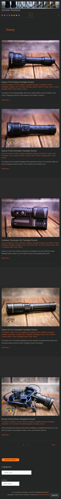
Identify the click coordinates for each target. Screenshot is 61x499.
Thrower (46, 87)
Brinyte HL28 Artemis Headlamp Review (18, 419)
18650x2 (13, 422)
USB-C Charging (41, 155)
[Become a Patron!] (2, 15)
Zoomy (25, 89)
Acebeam (22, 243)
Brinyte (25, 422)
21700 (16, 85)
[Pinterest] (19, 15)
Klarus (43, 334)
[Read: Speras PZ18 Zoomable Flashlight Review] (30, 128)
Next (54, 445)
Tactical (40, 87)
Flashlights (5, 87)
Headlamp (5, 424)
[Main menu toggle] (30, 15)
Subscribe (55, 495)
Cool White (42, 85)
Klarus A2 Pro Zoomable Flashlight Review (19, 330)
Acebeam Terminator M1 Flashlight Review (19, 240)
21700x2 (19, 422)
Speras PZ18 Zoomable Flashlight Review (19, 151)
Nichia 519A (34, 245)
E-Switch (49, 85)
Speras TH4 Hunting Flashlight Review (18, 82)
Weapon (19, 89)
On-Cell (41, 245)
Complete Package (32, 85)
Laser (24, 245)
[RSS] (14, 15)
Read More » (6, 100)
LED (16, 87)
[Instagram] (7, 15)
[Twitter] (16, 15)
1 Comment (5, 332)
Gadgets (12, 87)
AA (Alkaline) (24, 332)
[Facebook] (4, 15)
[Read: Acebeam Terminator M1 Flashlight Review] (30, 217)
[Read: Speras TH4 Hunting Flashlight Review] (30, 59)
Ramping (29, 87)
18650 (16, 153)
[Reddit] (9, 15)
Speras (34, 87)
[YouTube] (12, 15)
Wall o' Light (12, 89)
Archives (4, 480)
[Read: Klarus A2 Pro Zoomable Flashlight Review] (30, 307)
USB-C (51, 87)
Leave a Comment (7, 85)
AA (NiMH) (32, 332)
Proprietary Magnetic (26, 424)
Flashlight (5, 245)
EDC (54, 153)
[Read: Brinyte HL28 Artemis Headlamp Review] (30, 396)
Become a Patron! (10, 460)
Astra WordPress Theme (46, 494)
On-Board (22, 87)
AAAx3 (38, 332)
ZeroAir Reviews (11, 10)
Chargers (22, 85)
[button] (58, 15)
